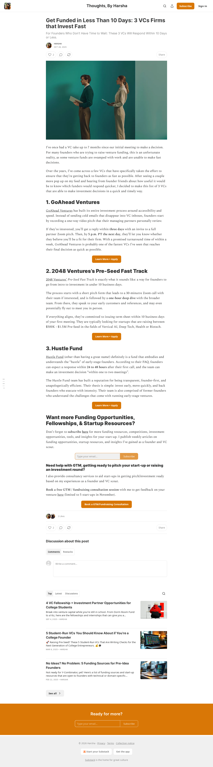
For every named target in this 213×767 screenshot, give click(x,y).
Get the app (123, 751)
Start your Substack (97, 751)
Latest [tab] (58, 593)
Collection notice (125, 743)
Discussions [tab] (71, 593)
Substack (90, 759)
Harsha (58, 44)
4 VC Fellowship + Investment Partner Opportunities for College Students (88, 605)
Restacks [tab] (68, 551)
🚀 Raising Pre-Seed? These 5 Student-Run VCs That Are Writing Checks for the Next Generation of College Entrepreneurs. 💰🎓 (91, 643)
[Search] (164, 6)
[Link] (41, 202)
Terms (110, 743)
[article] (106, 613)
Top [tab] (50, 593)
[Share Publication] (172, 6)
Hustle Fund (55, 357)
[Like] (48, 654)
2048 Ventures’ (56, 279)
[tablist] (60, 552)
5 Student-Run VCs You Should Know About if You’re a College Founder (87, 635)
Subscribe (185, 6)
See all (53, 693)
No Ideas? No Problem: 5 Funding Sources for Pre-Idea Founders (87, 665)
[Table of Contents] (3, 383)
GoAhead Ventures (59, 210)
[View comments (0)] (61, 54)
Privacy (101, 743)
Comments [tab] (54, 551)
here (85, 431)
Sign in (202, 6)
